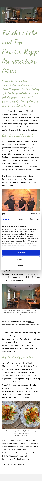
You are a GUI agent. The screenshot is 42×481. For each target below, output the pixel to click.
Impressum (16, 479)
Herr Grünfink (7, 440)
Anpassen (20, 259)
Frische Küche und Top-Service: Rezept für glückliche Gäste (23, 18)
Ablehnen (21, 265)
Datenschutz (25, 479)
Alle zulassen (21, 252)
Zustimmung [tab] (7, 219)
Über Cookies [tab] (34, 219)
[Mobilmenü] (39, 4)
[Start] (2, 18)
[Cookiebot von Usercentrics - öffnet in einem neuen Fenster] (31, 214)
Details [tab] (21, 219)
